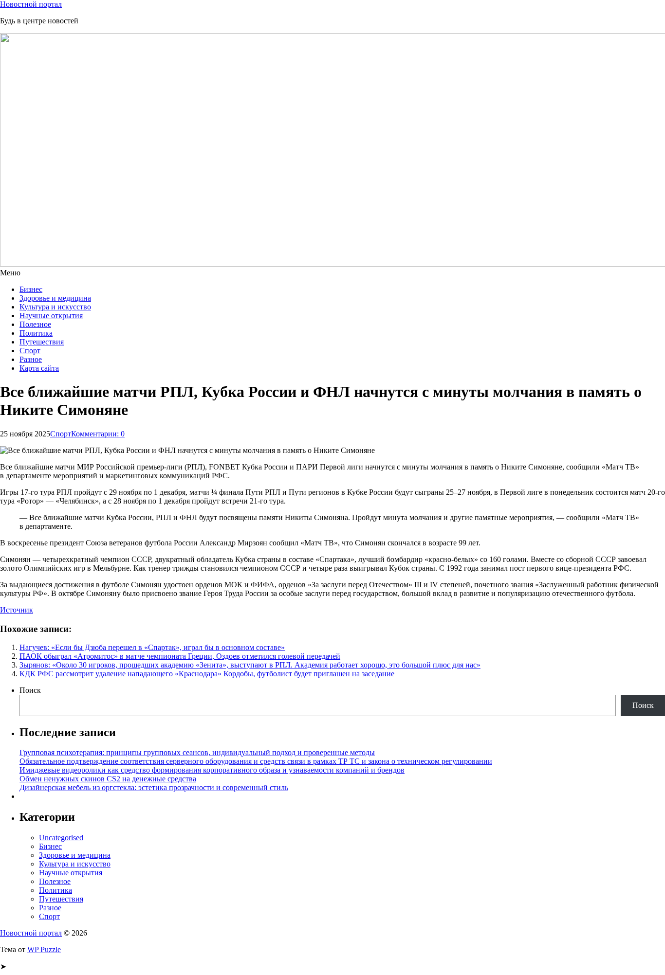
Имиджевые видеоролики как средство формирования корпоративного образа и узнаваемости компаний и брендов (212, 770)
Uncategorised (61, 837)
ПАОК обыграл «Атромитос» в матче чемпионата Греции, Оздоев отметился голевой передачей (179, 656)
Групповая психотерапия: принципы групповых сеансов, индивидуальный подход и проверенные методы (197, 752)
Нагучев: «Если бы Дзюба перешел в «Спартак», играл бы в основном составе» (152, 647)
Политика (36, 333)
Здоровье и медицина (55, 298)
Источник (16, 610)
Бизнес (30, 289)
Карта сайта (39, 368)
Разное (30, 359)
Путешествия (41, 342)
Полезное (35, 324)
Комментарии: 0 (98, 434)
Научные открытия (51, 315)
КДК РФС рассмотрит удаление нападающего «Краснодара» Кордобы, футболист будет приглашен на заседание (206, 673)
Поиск (30, 690)
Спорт (29, 350)
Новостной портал (31, 4)
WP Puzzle (44, 949)
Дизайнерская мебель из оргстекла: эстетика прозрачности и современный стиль (153, 787)
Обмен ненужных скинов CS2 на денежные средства (107, 779)
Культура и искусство (55, 307)
